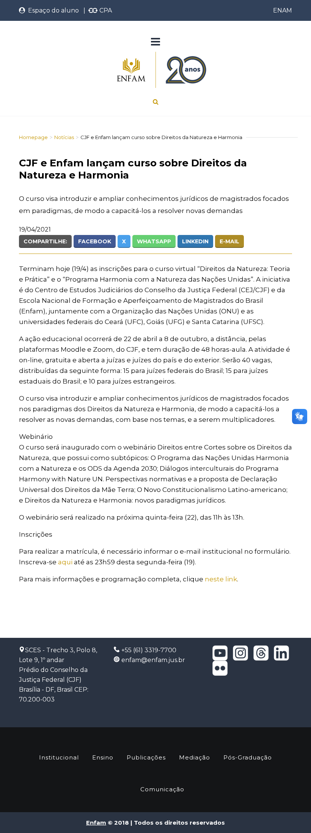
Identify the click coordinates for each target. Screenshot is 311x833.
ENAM (282, 10)
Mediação (194, 757)
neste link (221, 579)
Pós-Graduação (247, 757)
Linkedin (195, 241)
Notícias (64, 137)
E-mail (229, 241)
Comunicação (162, 789)
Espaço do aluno (52, 10)
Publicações (146, 757)
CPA (105, 10)
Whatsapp (154, 241)
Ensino (102, 757)
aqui (65, 562)
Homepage (33, 137)
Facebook (94, 241)
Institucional (59, 757)
